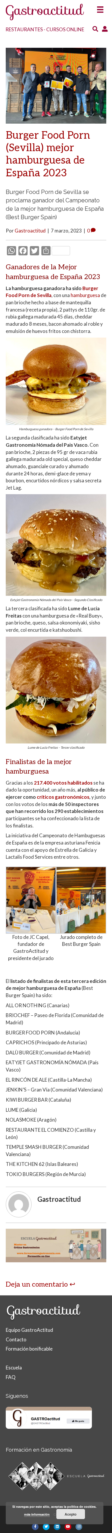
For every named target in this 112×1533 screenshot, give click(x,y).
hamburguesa (85, 295)
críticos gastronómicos (63, 797)
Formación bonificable (29, 1349)
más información (37, 1514)
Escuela (14, 1368)
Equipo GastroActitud (29, 1330)
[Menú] (100, 8)
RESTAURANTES (24, 29)
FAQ (11, 1377)
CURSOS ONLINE (65, 29)
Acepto (70, 1514)
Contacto (16, 1339)
